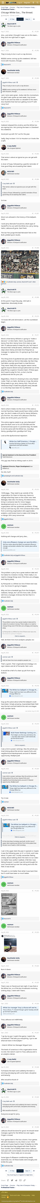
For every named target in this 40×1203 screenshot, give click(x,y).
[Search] (37, 3)
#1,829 (37, 1097)
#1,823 (37, 932)
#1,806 (37, 179)
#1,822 (37, 891)
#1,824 (37, 966)
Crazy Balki (11, 146)
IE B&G (5, 1192)
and (13, 476)
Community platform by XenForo (18, 1201)
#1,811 (37, 335)
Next (27, 19)
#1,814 (37, 533)
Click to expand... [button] (20, 636)
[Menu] (2, 2)
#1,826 (37, 1003)
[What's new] (33, 3)
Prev (12, 19)
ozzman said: (6, 657)
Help (33, 1195)
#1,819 (37, 724)
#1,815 (37, 569)
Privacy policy (25, 1195)
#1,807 (37, 213)
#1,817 (37, 653)
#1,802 (37, 50)
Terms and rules (15, 1195)
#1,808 (37, 248)
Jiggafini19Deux (13, 42)
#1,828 (37, 1067)
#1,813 (37, 489)
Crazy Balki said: (7, 183)
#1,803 (37, 78)
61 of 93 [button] (20, 19)
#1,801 (37, 31)
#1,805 (37, 154)
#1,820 (37, 769)
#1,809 (37, 297)
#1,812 (37, 405)
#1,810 (37, 316)
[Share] (32, 31)
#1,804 (37, 121)
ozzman (10, 525)
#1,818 (37, 686)
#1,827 (37, 1033)
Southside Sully (13, 70)
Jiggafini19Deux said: (9, 82)
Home (3, 1197)
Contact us (4, 1195)
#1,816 (37, 614)
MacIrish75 (11, 24)
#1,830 (37, 1127)
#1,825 (37, 982)
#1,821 (37, 815)
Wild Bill (10, 171)
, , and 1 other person (19, 283)
